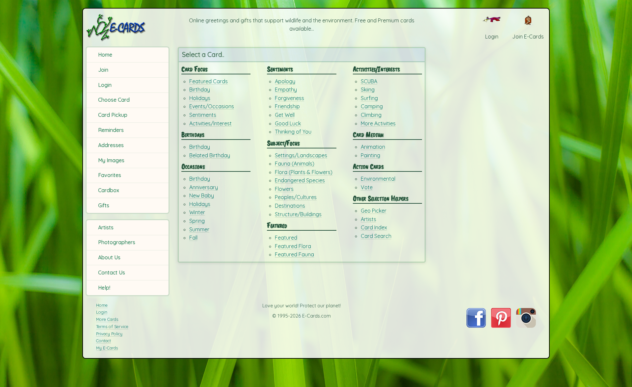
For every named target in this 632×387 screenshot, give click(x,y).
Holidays (199, 98)
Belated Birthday (209, 155)
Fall (193, 237)
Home (105, 54)
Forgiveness (289, 98)
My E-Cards (107, 347)
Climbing (371, 115)
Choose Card (114, 99)
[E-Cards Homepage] (127, 27)
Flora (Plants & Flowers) (303, 172)
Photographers (116, 242)
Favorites (109, 175)
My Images (111, 160)
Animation (373, 146)
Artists (106, 227)
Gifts (103, 205)
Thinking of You (293, 131)
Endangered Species (300, 180)
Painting (370, 155)
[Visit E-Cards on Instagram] (526, 325)
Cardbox (108, 190)
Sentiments (202, 115)
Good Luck (288, 123)
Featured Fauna (294, 254)
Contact (103, 340)
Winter (197, 212)
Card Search (376, 236)
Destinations (290, 205)
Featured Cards (208, 81)
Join (103, 69)
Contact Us (111, 272)
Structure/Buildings (298, 214)
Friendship (287, 106)
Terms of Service (112, 326)
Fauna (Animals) (294, 163)
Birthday (199, 89)
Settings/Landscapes (301, 155)
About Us (109, 257)
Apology (285, 81)
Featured (286, 237)
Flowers (284, 189)
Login (105, 85)
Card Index (374, 227)
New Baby (201, 195)
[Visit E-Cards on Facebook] (476, 325)
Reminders (111, 130)
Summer (199, 229)
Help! (104, 287)
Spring (197, 221)
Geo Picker (373, 210)
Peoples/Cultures (296, 197)
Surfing (369, 98)
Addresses (111, 145)
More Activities (378, 123)
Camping (372, 106)
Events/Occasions (211, 106)
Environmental (378, 178)
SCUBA (369, 81)
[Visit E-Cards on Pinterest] (501, 325)
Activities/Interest (210, 123)
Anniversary (203, 187)
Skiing (368, 89)
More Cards (107, 319)
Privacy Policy (109, 333)
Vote (367, 187)
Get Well (285, 115)
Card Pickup (112, 115)
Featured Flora (293, 246)
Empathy (286, 89)
